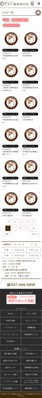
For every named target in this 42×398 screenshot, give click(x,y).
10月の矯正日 (9, 212)
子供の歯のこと (31, 353)
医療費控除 (31, 327)
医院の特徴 (10, 320)
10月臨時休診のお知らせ (30, 86)
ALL (6, 20)
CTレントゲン (31, 320)
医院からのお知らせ (21, 20)
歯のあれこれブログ (12, 25)
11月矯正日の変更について (30, 150)
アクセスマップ (10, 327)
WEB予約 (10, 341)
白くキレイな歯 (10, 374)
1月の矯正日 (29, 53)
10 (34, 228)
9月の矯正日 (29, 212)
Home (10, 313)
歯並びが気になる (11, 360)
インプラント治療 (11, 381)
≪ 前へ (7, 234)
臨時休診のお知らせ (30, 180)
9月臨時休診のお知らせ (10, 118)
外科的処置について (10, 388)
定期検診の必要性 (31, 367)
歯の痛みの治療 (10, 353)
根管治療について (31, 388)
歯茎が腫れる (31, 360)
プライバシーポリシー (10, 334)
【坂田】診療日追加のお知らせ (10, 86)
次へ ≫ (35, 234)
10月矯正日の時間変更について (10, 150)
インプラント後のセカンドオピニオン (31, 381)
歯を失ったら (10, 367)
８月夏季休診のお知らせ (10, 182)
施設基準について (31, 334)
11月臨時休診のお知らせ (10, 54)
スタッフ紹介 (31, 313)
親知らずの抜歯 (31, 374)
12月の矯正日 (29, 116)
